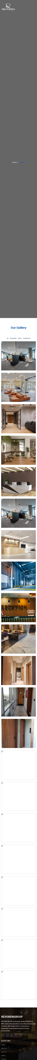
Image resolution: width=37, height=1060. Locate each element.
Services (3, 1052)
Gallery (3, 1055)
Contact (3, 1059)
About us (4, 1048)
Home (14, 162)
